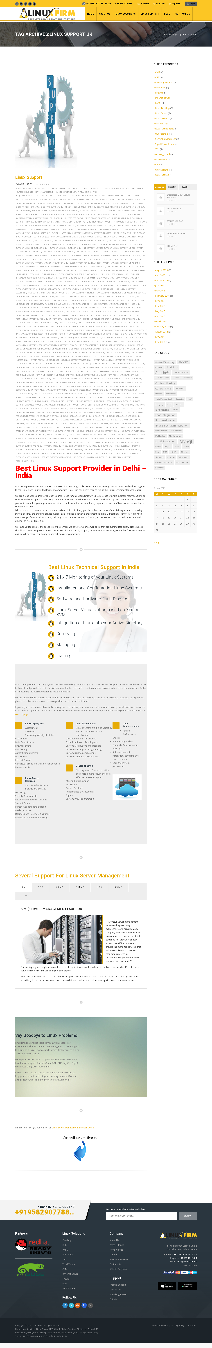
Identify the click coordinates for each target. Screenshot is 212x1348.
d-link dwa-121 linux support (64, 210)
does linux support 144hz (59, 214)
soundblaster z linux (56, 442)
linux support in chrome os (68, 326)
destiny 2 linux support (119, 210)
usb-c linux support (104, 453)
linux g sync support (117, 259)
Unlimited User (182, 462)
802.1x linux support (31, 196)
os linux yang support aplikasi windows (99, 427)
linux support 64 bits (31, 285)
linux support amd (80, 285)
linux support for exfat (27, 315)
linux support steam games (97, 371)
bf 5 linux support (106, 203)
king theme (162, 409)
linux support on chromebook (89, 352)
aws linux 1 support (60, 203)
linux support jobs (59, 334)
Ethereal (158, 394)
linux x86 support (52, 405)
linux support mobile (88, 345)
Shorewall (159, 457)
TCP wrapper (183, 457)
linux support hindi (87, 322)
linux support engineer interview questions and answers (42, 304)
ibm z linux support (135, 233)
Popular (160, 187)
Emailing (66, 1240)
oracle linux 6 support (81, 420)
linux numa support (119, 278)
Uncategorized (162, 154)
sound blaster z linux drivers (130, 438)
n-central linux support (61, 416)
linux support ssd (54, 371)
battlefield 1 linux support (84, 203)
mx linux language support (73, 412)
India (159, 404)
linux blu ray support (59, 255)
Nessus (177, 446)
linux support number (81, 349)
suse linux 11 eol (60, 446)
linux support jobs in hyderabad (43, 337)
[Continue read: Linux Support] (46, 170)
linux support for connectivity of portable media (118, 311)
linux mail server (165, 420)
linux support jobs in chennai (114, 334)
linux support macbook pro (114, 341)
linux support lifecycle (65, 341)
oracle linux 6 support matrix (39, 423)
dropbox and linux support (111, 218)
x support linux (104, 457)
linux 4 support (72, 244)
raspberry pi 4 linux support (52, 431)
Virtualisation (85, 192)
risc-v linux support (123, 431)
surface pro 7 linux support (38, 446)
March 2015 (161, 321)
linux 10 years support (114, 237)
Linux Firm (37, 1325)
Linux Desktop (95, 188)
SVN (75, 192)
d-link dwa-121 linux (41, 210)
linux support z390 (76, 390)
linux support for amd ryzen (79, 311)
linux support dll (47, 300)
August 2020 (161, 270)
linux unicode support (35, 397)
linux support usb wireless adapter (124, 378)
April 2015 (160, 316)
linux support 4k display (92, 281)
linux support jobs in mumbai (73, 337)
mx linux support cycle (115, 412)
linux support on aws (40, 352)
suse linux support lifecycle (33, 449)
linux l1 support (42, 274)
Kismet (175, 409)
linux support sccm (71, 367)
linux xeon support (70, 405)
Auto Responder (162, 378)
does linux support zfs (65, 218)
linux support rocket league (130, 364)
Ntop (157, 452)
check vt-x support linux (52, 207)
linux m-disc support (58, 278)
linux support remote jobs (81, 364)
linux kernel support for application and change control (77, 266)
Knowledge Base (118, 1294)
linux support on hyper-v (117, 352)
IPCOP (169, 404)
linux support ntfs (61, 349)
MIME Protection (165, 441)
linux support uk (78, 378)
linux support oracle (88, 356)
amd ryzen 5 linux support (121, 199)
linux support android (48, 289)
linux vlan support (97, 397)
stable (171, 457)
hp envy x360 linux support (125, 222)
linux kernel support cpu (37, 266)
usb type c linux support (81, 453)
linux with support (64, 401)
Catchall (176, 378)
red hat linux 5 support (78, 431)
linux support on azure (63, 352)
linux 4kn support (33, 248)
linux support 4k (72, 281)
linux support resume (105, 364)
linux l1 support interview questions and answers (74, 274)
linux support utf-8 (44, 382)
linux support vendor (65, 382)
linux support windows (45, 386)
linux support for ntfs (91, 315)
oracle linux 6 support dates (106, 420)
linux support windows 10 (70, 386)
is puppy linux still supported (30, 237)
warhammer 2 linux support (72, 457)
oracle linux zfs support (67, 427)
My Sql (158, 446)
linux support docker (67, 300)
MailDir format (175, 436)
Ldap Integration (165, 415)
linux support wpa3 (35, 390)
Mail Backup (160, 436)
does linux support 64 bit (109, 214)
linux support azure (89, 289)
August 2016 (161, 280)
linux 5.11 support (67, 248)
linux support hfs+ (67, 322)
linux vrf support (132, 397)
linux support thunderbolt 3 (41, 375)
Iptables (179, 404)
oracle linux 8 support (44, 427)
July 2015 (159, 300)
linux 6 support (120, 248)
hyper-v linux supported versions (76, 233)
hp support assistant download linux (95, 225)
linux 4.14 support (89, 244)
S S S (40, 887)
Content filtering (165, 383)
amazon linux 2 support (51, 199)
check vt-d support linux (27, 207)
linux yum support (59, 408)
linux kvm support (24, 274)
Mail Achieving (161, 431)
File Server (52, 188)
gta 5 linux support (78, 222)
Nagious (168, 446)
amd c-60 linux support (97, 199)
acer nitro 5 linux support (75, 196)
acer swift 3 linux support (127, 196)
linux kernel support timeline (56, 270)
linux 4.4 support (107, 244)
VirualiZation (68, 1264)
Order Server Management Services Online (73, 1127)
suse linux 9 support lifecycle (106, 446)
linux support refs (59, 364)
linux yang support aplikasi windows (115, 405)
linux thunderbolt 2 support (101, 393)
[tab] (23, 887)
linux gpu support (33, 263)
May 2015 (160, 311)
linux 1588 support (62, 240)
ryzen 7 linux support (78, 435)
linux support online (67, 356)
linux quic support (34, 281)
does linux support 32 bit (84, 214)
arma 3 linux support (40, 203)
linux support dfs (82, 296)
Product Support (118, 1284)
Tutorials (114, 1299)
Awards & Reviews (119, 1259)
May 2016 (160, 290)
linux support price (55, 360)
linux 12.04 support (135, 237)
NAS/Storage (68, 1288)
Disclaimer (180, 388)
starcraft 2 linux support (79, 442)
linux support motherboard (112, 345)
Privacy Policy (178, 1325)
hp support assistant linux (126, 225)
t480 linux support (102, 449)
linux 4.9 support (124, 244)
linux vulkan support (44, 401)
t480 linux (88, 449)
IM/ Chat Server (70, 1273)
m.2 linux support (100, 408)
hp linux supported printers (62, 225)
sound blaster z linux (79, 438)
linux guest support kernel (77, 263)
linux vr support (115, 397)
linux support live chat (88, 341)
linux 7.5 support (84, 252)
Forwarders (171, 394)
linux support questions (121, 360)
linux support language (125, 337)
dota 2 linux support (87, 218)
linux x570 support (33, 405)
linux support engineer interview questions (123, 300)
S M (23, 887)
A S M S (59, 887)
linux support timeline (66, 375)
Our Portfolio (161, 133)
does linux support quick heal (38, 218)
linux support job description (35, 334)
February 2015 (162, 326)
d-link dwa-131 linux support (93, 210)
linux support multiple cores (37, 349)
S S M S (118, 887)
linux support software (33, 371)
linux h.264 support (100, 263)
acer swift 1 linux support (101, 196)
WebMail (145, 3)
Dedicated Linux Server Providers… (178, 196)
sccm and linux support (36, 438)
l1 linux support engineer (91, 237)
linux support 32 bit (53, 281)
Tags (184, 187)
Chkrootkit (187, 378)
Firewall (63, 188)
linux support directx (102, 296)
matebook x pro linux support (44, 412)
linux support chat (61, 293)
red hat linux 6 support (101, 431)
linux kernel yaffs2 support (84, 270)
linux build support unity (50, 259)
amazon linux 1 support (27, 199)
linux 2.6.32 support (117, 240)
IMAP (189, 399)
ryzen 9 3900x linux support (103, 435)
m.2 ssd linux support (119, 408)
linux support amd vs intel (127, 285)
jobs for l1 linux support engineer (61, 237)
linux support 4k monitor (117, 281)
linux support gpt (52, 319)
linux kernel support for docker (122, 266)
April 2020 (160, 275)
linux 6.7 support (33, 252)
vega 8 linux (120, 453)
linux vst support (24, 401)
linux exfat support (97, 259)
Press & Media (117, 1244)
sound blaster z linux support (30, 442)
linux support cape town (39, 293)
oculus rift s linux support (106, 416)
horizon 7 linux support (99, 222)
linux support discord (124, 296)
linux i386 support (119, 263)
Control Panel (163, 388)
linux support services (118, 367)
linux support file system (52, 311)
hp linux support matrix (36, 225)
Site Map (192, 1325)
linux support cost (25, 296)
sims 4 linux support (58, 438)
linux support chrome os (83, 293)
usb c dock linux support (57, 453)
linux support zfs (94, 390)
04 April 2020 (24, 184)
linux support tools (108, 375)
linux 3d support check (53, 244)
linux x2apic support (121, 401)
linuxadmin (44, 184)
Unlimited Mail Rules (163, 462)
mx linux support (95, 412)
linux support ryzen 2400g (48, 367)
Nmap (186, 446)
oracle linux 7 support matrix (123, 423)
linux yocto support (39, 408)
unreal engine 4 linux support (30, 453)
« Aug (156, 542)
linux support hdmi (48, 322)
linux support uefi (60, 378)
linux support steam (73, 371)
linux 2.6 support (99, 240)
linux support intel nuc (41, 330)
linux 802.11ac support (120, 252)
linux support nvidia (102, 349)
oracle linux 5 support (26, 420)
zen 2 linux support (122, 457)
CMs (64, 1269)
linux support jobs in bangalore (84, 334)
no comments (27, 461)
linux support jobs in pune (100, 337)
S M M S (80, 887)
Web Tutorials (162, 174)
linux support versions (87, 382)
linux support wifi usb (131, 382)
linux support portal (34, 360)
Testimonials (116, 1264)
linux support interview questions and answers (109, 330)
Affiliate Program (118, 1269)
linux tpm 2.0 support (127, 393)
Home (90, 14)
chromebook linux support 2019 (80, 207)
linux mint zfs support (97, 278)
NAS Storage (137, 188)
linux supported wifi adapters (72, 393)
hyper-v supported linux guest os (109, 233)
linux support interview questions (70, 330)
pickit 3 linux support (130, 427)
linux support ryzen (25, 367)
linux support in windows (94, 326)
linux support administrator (56, 285)
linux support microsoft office (38, 345)
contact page (21, 714)
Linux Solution (123, 188)
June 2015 (160, 306)
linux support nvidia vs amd (126, 349)
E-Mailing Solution (37, 188)
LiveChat (160, 3)
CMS (20, 188)
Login (192, 3)
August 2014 (161, 331)
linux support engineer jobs (122, 304)
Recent (172, 187)
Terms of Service (160, 1325)
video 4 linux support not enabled (41, 457)
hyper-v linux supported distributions (41, 233)
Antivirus (172, 367)
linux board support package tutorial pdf (120, 255)
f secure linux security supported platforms (46, 222)
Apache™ (162, 372)
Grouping (180, 399)
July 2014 (159, 336)
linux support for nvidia (114, 315)
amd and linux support (74, 199)
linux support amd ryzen (101, 285)
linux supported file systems (117, 390)
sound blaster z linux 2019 (102, 438)
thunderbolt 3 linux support (126, 449)
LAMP (85, 188)
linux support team (120, 371)
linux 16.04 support (81, 240)
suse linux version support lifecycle (65, 449)
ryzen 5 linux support (57, 435)
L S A (99, 887)
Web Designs (161, 169)
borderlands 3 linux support (130, 203)
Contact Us (182, 14)
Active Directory (164, 362)
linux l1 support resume (111, 274)
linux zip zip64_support (79, 408)
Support (176, 3)
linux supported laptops (45, 393)
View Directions (190, 1265)
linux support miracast (65, 345)
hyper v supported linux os (62, 229)
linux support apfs (69, 289)
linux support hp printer (126, 322)
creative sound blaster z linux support (115, 207)
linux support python (97, 360)
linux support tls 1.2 (88, 375)
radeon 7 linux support (27, 431)
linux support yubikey (56, 390)
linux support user (25, 382)
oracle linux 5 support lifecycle (54, 420)
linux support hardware (123, 319)
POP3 (174, 452)
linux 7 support (50, 252)
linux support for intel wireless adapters (59, 315)
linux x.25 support (83, 401)
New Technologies (24, 192)
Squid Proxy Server (63, 192)
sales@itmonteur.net (186, 1261)
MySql (185, 441)
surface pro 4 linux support (106, 442)
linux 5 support (50, 248)
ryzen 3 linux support (35, 435)
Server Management (43, 192)
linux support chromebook (110, 293)
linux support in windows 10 (121, 326)
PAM (165, 452)
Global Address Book (163, 399)
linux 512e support (86, 248)
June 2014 (160, 341)
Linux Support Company (135, 293)
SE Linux (184, 452)
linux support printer (75, 360)
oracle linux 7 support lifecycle (93, 423)
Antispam (159, 367)
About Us (104, 14)
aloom (183, 362)
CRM (25, 188)
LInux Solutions (125, 14)
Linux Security (174, 208)
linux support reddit (39, 364)
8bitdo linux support (52, 196)
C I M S (25, 895)
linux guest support (53, 263)
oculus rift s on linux (130, 416)
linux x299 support (101, 401)
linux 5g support (104, 248)
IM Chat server (75, 188)
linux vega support (77, 397)
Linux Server (109, 188)
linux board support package (85, 255)
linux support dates (44, 296)
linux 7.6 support (101, 252)
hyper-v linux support (87, 229)
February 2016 (162, 295)
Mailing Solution (175, 221)
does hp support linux (35, 214)
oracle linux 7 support (66, 423)
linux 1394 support (24, 240)
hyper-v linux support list (111, 229)
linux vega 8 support (57, 397)
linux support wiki (24, 386)
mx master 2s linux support (36, 416)
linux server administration (171, 425)
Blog (167, 14)
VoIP (95, 192)
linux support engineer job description (89, 304)
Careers (113, 1254)
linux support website (109, 382)
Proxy (65, 1249)
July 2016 (159, 285)
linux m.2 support (77, 278)
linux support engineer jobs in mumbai (69, 308)
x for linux (91, 457)
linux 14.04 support (43, 240)
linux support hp (105, 322)
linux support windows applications (100, 386)
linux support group (101, 319)
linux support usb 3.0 (97, 378)
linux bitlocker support (36, 255)
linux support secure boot (94, 367)
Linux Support (150, 14)
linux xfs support (89, 405)
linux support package (110, 356)
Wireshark (159, 468)
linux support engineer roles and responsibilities (111, 308)
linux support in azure (43, 326)
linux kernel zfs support (110, 270)
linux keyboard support (134, 270)
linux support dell (64, 296)
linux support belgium (110, 289)
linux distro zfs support (74, 259)
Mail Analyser (176, 431)
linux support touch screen (37, 378)
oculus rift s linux (83, 416)
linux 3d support (33, 244)
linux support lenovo (42, 341)
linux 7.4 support (66, 252)
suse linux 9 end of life (79, 446)
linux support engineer (90, 300)
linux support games (33, 319)
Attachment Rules (181, 372)
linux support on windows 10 (42, 356)
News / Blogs (116, 1249)
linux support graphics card (76, 319)
